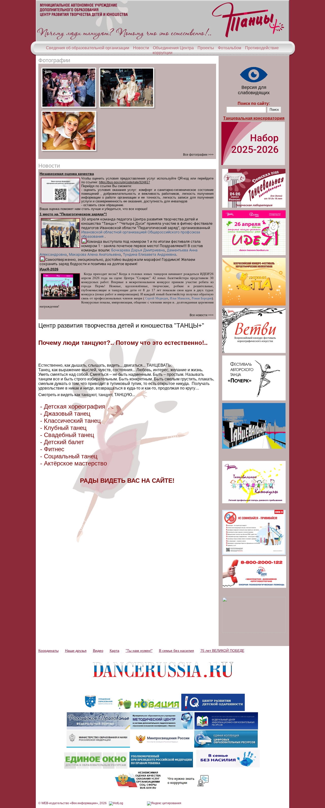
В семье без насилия (176, 651)
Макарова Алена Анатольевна (95, 254)
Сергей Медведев (156, 298)
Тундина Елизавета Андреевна (149, 254)
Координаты (48, 651)
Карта (114, 651)
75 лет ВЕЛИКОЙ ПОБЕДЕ (222, 651)
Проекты (206, 48)
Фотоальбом (229, 48)
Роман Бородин (202, 298)
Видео (98, 651)
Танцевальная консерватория (253, 118)
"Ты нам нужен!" (139, 651)
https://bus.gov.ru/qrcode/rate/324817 (124, 182)
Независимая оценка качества (67, 174)
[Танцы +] (162, 40)
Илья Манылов (180, 298)
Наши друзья (76, 651)
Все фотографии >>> (198, 154)
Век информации (84, 803)
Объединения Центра (173, 48)
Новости (141, 48)
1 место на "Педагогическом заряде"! (73, 214)
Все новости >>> (202, 315)
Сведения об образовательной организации (87, 48)
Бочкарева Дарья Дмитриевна (138, 250)
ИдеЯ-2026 (49, 269)
